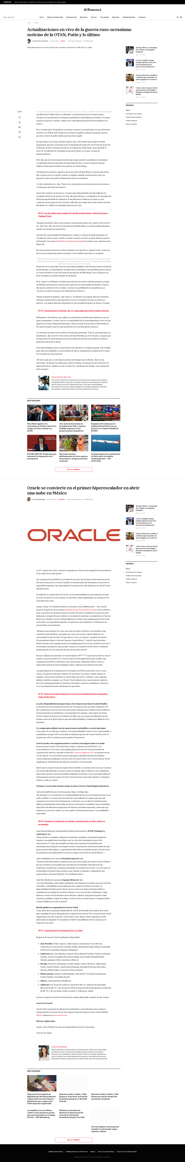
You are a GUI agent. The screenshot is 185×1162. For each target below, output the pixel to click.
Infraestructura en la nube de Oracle (80, 610)
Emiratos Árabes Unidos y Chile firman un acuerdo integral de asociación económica (105, 1096)
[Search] (177, 17)
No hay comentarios (76, 41)
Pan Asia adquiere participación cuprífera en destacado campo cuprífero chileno (105, 1129)
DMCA (128, 110)
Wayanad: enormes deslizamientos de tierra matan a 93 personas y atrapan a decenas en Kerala (73, 457)
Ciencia (94, 17)
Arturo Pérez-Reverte (41, 41)
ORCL (38, 1015)
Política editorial (131, 121)
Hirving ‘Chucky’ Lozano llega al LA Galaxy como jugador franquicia (146, 50)
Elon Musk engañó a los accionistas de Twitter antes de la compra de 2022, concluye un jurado (41, 427)
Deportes (115, 17)
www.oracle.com (60, 1015)
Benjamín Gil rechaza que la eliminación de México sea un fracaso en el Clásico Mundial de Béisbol (105, 427)
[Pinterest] (20, 132)
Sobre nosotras (131, 124)
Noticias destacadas (55, 17)
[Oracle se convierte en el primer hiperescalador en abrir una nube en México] (73, 535)
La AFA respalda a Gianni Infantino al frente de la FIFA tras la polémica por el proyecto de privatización (146, 63)
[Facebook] (20, 117)
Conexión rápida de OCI (83, 752)
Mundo (63, 41)
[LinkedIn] (20, 127)
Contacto (141, 17)
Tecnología (104, 17)
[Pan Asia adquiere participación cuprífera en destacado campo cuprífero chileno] (105, 1116)
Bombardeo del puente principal (69, 241)
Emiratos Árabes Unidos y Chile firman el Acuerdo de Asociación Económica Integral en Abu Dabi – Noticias (73, 1097)
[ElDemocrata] (92, 9)
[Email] (20, 137)
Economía (61, 499)
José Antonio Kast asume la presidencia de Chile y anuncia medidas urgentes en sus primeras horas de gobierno (72, 427)
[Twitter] (20, 122)
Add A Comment (73, 469)
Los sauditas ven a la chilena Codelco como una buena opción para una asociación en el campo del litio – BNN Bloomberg (41, 1113)
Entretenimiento (129, 17)
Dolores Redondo (39, 499)
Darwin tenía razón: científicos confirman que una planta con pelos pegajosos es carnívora (41, 2)
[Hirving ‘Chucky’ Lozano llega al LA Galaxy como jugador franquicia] (130, 50)
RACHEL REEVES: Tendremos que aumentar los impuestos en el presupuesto (41, 456)
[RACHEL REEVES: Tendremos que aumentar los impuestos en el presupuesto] (41, 443)
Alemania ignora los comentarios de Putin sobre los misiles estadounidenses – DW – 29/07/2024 (105, 457)
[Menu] (181, 17)
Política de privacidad (133, 117)
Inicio (42, 17)
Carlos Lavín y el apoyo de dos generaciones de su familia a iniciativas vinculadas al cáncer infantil (147, 91)
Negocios (83, 17)
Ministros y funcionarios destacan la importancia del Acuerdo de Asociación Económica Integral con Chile (72, 1113)
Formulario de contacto (134, 114)
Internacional (71, 17)
